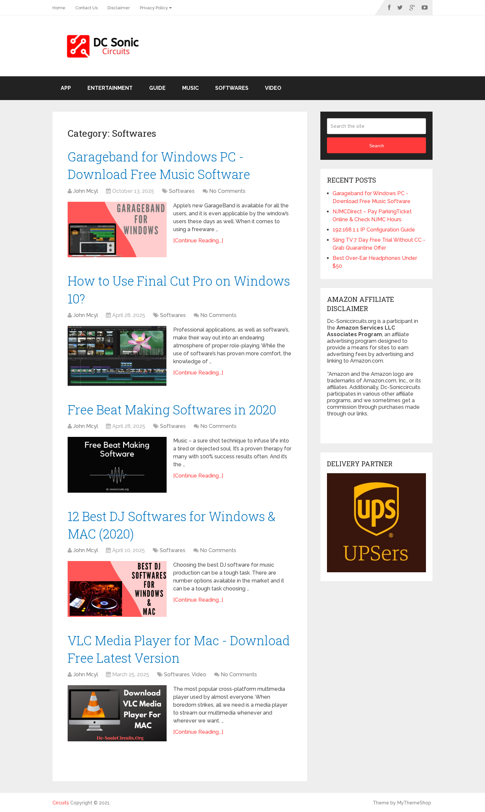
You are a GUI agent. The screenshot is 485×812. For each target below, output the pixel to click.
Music (190, 88)
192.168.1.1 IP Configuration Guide (374, 230)
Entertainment (110, 88)
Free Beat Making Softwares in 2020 (172, 409)
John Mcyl (85, 191)
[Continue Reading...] (198, 240)
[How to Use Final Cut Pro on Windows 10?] (117, 356)
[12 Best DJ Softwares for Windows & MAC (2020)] (117, 589)
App (66, 88)
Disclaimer (119, 7)
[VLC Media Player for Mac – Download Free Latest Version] (117, 713)
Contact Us (86, 7)
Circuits (60, 802)
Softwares (231, 88)
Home (58, 7)
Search (376, 145)
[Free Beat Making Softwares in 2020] (117, 465)
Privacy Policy (154, 7)
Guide (157, 88)
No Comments (227, 191)
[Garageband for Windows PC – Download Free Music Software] (117, 230)
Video (273, 88)
